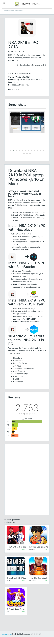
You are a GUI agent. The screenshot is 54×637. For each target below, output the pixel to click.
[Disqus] (27, 479)
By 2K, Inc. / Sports (16, 51)
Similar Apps (9, 522)
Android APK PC (30, 3)
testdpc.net (7, 634)
